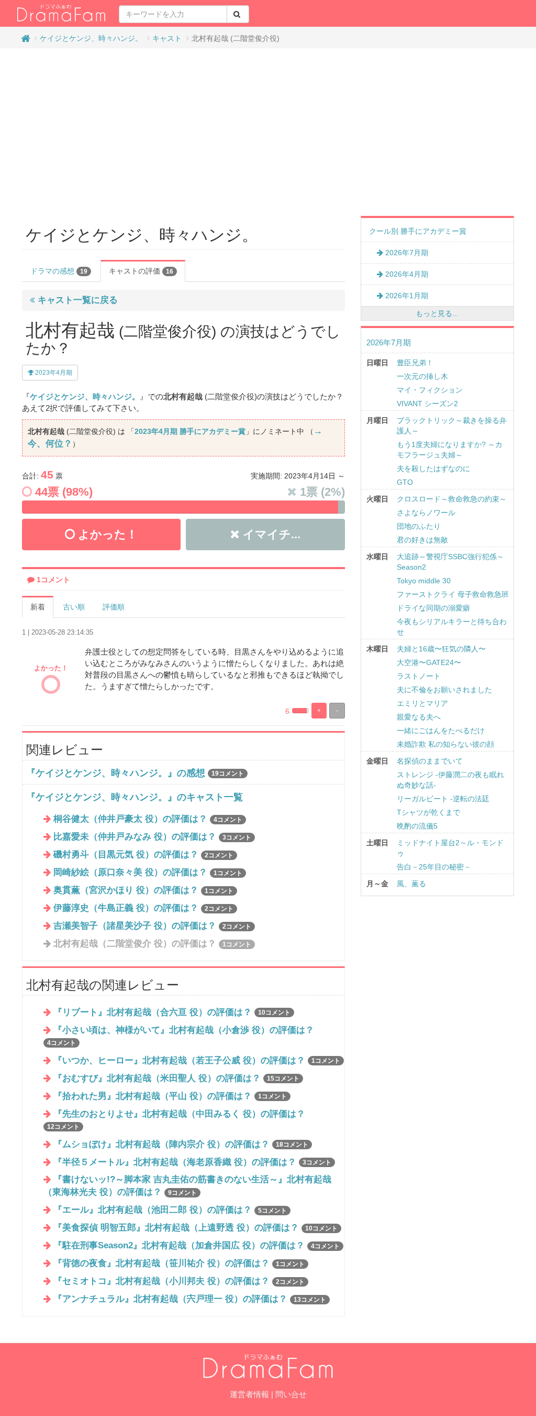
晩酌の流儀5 (417, 826)
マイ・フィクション (430, 390)
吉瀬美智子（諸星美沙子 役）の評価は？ (152, 926)
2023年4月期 (53, 372)
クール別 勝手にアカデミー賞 (417, 231)
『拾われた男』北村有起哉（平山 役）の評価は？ (170, 1096)
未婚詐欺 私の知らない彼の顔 (445, 744)
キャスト (167, 38)
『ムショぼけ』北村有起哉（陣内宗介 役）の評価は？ (180, 1144)
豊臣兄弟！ (415, 362)
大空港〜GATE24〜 (429, 662)
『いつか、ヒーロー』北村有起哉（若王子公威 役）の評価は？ (196, 1060)
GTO (405, 482)
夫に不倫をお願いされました (444, 689)
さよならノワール (426, 512)
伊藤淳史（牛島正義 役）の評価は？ (143, 908)
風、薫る (411, 883)
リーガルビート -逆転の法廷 (443, 798)
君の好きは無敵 (422, 540)
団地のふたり (419, 526)
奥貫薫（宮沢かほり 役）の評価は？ (143, 890)
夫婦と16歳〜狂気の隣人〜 (441, 649)
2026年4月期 (405, 274)
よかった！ (106, 534)
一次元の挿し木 (422, 376)
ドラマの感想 (58, 271)
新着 (37, 607)
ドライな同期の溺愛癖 (433, 608)
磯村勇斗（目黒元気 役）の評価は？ (143, 854)
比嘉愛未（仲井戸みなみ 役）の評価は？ (152, 837)
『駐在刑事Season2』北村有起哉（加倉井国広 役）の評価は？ (196, 1245)
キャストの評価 (141, 271)
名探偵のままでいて (430, 761)
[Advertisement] (268, 132)
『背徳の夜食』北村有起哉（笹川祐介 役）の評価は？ (179, 1263)
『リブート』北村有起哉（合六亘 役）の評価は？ (172, 1012)
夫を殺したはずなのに (433, 468)
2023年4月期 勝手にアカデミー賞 (190, 431)
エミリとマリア (422, 703)
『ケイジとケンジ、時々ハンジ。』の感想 (115, 773)
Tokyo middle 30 (424, 580)
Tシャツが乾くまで (428, 812)
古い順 (74, 607)
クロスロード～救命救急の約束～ (452, 499)
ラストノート (419, 676)
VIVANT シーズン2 (427, 403)
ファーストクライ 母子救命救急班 (453, 594)
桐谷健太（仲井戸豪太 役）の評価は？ (147, 819)
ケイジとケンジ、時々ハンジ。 (91, 38)
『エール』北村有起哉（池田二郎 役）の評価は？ (170, 1210)
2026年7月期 (405, 252)
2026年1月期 (405, 295)
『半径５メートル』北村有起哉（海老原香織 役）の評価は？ (192, 1162)
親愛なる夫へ (419, 717)
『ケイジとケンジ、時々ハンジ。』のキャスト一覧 (134, 797)
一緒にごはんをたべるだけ (441, 730)
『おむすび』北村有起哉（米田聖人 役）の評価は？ (176, 1078)
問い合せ (291, 1394)
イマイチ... (270, 534)
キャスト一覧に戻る (76, 300)
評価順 (114, 607)
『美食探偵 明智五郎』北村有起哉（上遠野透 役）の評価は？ (195, 1228)
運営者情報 (249, 1394)
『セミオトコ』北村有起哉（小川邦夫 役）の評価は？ (179, 1281)
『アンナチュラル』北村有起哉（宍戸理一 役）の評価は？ (189, 1299)
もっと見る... (437, 313)
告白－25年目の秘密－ (434, 867)
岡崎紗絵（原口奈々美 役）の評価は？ (147, 872)
